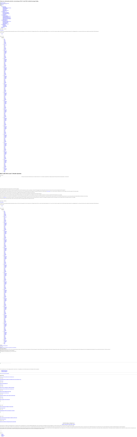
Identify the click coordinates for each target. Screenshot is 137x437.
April (4, 41)
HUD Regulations (3, 24)
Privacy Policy (70, 424)
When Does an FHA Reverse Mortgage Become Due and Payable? (8, 421)
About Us (74, 424)
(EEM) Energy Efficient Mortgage (7, 17)
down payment (48, 191)
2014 (4, 134)
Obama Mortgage (5, 23)
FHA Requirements (3, 6)
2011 (4, 159)
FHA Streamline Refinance (6, 12)
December (5, 50)
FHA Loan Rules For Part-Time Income (5, 399)
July (4, 39)
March (5, 42)
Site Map (63, 424)
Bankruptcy (1, 347)
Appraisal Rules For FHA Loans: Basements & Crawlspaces (7, 410)
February (5, 48)
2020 (4, 83)
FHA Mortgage (14, 347)
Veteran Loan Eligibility (4, 371)
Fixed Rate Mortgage (5, 15)
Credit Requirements (5, 8)
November (5, 51)
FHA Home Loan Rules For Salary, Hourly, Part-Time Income (7, 395)
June (4, 40)
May (4, 55)
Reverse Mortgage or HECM (6, 13)
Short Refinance (4, 14)
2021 (4, 75)
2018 (4, 100)
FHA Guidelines (5, 7)
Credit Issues (1, 345)
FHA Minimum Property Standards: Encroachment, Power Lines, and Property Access (10, 379)
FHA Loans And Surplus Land (3, 383)
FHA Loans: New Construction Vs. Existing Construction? (7, 387)
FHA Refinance (3, 11)
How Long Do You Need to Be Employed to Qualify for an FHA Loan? (8, 417)
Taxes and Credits (5, 26)
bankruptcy (5, 197)
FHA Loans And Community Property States (5, 391)
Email (2, 205)
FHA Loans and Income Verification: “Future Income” (6, 406)
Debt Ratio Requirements (6, 10)
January (5, 43)
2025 (4, 44)
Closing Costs (4, 9)
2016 (4, 117)
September (5, 52)
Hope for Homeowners (5, 22)
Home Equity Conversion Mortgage (7, 21)
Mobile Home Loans (5, 19)
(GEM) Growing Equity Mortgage (7, 18)
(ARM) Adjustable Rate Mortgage (7, 16)
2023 (4, 58)
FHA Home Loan (10, 347)
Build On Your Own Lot (4, 370)
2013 (4, 142)
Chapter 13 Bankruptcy (5, 347)
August (5, 53)
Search (2, 27)
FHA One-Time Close (5, 20)
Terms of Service (67, 424)
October (5, 60)
